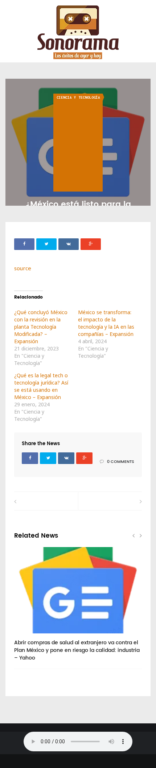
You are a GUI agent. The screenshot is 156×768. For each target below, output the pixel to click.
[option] (78, 608)
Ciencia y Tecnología (78, 97)
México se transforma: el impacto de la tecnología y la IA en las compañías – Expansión (106, 323)
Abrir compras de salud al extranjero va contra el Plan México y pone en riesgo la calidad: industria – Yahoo (77, 650)
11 (28, 636)
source (22, 268)
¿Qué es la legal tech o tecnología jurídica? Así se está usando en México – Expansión (41, 386)
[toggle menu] (9, 11)
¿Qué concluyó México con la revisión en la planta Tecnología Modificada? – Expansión (40, 327)
